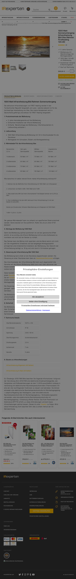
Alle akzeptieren (38, 297)
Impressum (46, 310)
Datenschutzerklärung (33, 310)
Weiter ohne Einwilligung (38, 301)
